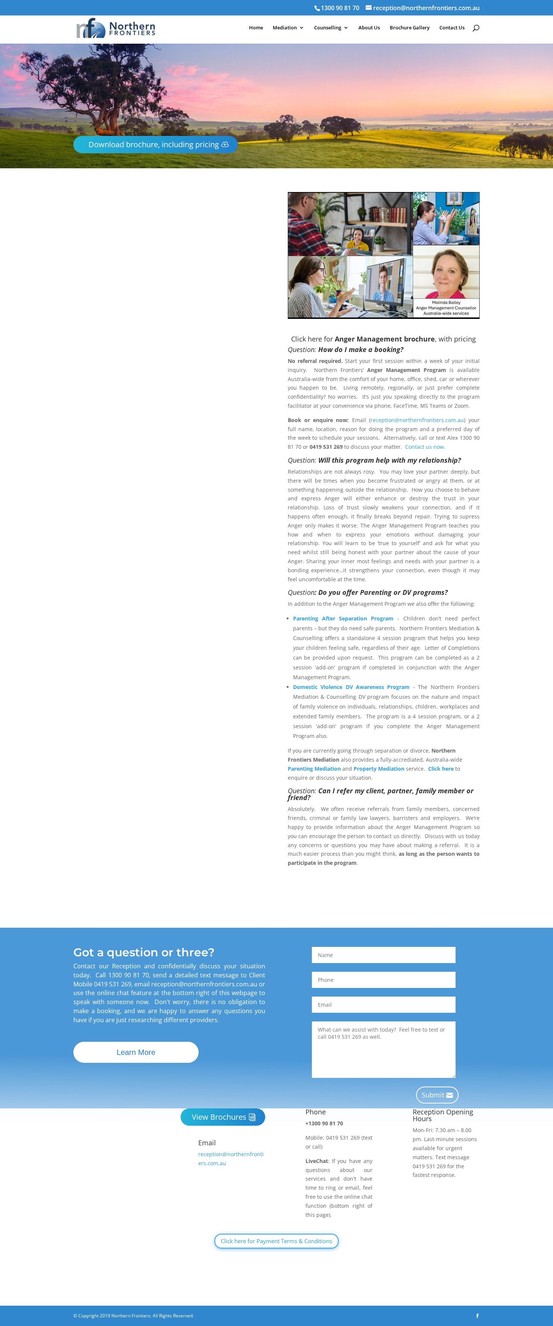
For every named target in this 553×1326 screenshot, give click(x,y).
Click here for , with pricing (169, 842)
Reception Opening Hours (443, 1115)
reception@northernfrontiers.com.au (171, 802)
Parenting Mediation (314, 768)
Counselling (327, 28)
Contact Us (452, 28)
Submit (433, 1094)
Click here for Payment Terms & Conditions (276, 1241)
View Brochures (219, 1117)
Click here (441, 768)
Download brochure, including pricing (153, 144)
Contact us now (195, 829)
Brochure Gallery (410, 28)
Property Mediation (379, 768)
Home (256, 28)
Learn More (136, 1052)
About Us (369, 28)
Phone (315, 1111)
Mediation (285, 28)
